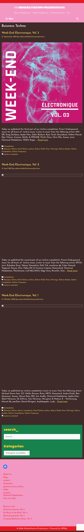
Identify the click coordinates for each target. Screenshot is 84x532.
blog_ (6, 477)
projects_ (7, 493)
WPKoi (64, 529)
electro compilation (25, 410)
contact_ (7, 480)
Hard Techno (23, 149)
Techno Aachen (64, 149)
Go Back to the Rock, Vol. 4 (15, 513)
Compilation (9, 146)
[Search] (77, 18)
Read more (43, 140)
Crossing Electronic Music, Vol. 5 (17, 519)
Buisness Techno (10, 149)
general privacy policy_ (13, 487)
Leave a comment (11, 154)
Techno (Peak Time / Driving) (46, 149)
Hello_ (6, 490)
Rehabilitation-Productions (42, 7)
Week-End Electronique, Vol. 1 (20, 295)
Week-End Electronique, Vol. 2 (20, 164)
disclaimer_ (8, 484)
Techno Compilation (16, 413)
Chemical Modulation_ (13, 495)
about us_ (7, 474)
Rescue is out (9, 507)
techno (31, 149)
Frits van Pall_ (10, 499)
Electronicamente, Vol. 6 (14, 510)
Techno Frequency (19, 151)
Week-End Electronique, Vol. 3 (20, 32)
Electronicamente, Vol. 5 (13, 516)
